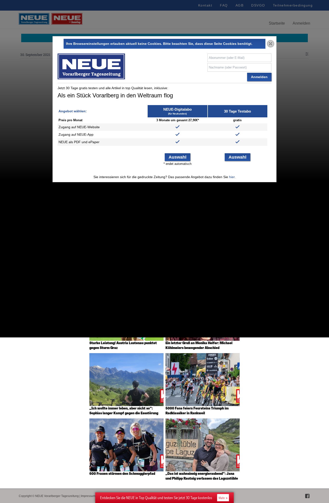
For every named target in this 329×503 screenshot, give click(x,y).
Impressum (88, 496)
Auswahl (177, 157)
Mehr (222, 498)
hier (232, 177)
